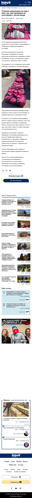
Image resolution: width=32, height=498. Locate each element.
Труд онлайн (9, 18)
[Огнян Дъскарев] (26, 444)
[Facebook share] (3, 170)
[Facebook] (12, 488)
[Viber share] (6, 170)
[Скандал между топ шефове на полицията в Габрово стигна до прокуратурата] (23, 202)
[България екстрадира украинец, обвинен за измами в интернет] (23, 224)
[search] (25, 2)
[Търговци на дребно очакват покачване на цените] (16, 409)
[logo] (6, 3)
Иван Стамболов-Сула (18, 433)
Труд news (26, 424)
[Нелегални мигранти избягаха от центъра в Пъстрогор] (23, 235)
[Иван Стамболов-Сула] (26, 433)
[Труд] (16, 455)
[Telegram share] (9, 170)
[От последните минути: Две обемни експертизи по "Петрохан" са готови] (23, 279)
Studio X (20, 496)
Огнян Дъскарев (19, 444)
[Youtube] (16, 488)
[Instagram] (20, 488)
